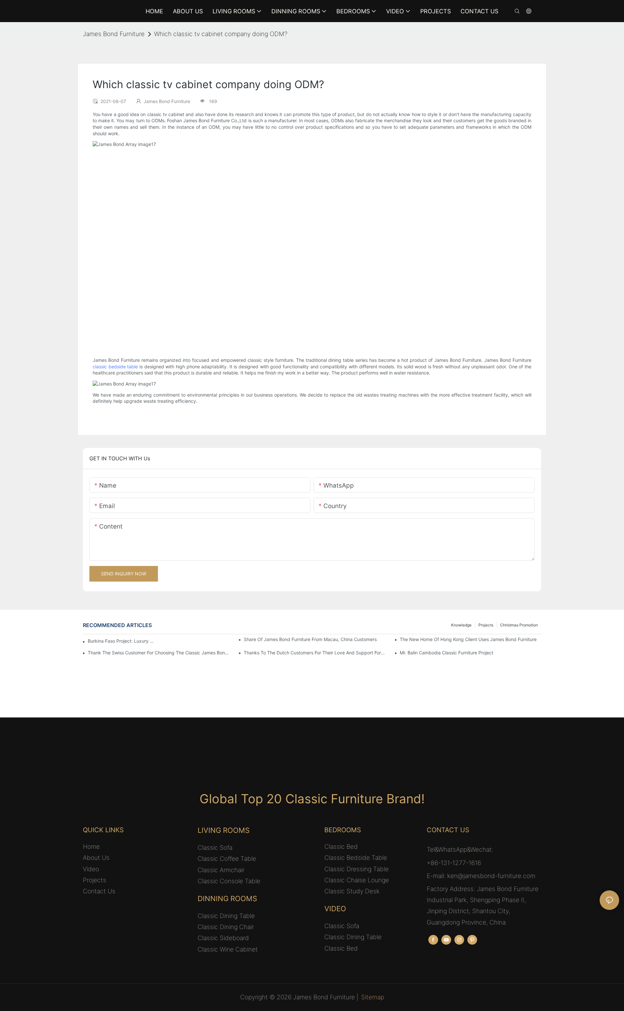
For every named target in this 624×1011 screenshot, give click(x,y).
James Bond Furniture (114, 34)
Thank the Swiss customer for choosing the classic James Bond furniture (158, 652)
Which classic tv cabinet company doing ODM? (220, 34)
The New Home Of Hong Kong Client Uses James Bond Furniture (468, 639)
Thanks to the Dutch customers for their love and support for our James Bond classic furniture (314, 652)
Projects (485, 625)
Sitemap (372, 997)
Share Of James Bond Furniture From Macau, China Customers (310, 639)
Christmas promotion (519, 625)
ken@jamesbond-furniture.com (491, 876)
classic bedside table (115, 366)
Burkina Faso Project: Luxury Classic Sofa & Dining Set (122, 641)
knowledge (461, 625)
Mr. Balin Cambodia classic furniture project (446, 652)
